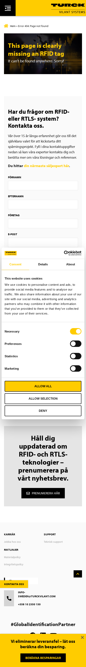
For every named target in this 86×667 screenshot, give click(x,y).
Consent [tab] (15, 264)
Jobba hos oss (12, 542)
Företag (14, 215)
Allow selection (43, 398)
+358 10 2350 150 (29, 604)
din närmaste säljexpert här (46, 165)
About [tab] (70, 264)
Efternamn (16, 196)
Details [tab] (43, 264)
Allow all (43, 386)
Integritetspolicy (13, 564)
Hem (13, 26)
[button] (82, 637)
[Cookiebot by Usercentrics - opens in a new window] (63, 253)
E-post (12, 234)
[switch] (75, 343)
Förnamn (14, 177)
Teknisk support (53, 542)
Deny (43, 410)
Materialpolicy (12, 557)
